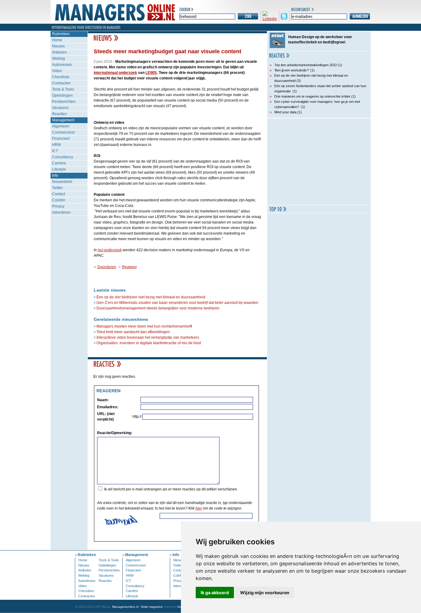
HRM (56, 145)
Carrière (59, 163)
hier (198, 508)
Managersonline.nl (125, 606)
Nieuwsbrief (62, 181)
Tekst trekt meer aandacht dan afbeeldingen (133, 332)
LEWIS (151, 73)
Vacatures (60, 108)
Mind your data (285, 112)
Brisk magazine (152, 606)
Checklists (60, 77)
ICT (55, 151)
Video (57, 71)
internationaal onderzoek (115, 73)
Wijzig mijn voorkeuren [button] (264, 592)
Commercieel (63, 132)
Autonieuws (62, 65)
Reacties (59, 114)
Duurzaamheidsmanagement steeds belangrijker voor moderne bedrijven (157, 308)
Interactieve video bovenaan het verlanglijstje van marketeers (147, 337)
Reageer (129, 267)
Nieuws (58, 46)
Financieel (61, 138)
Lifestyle (59, 169)
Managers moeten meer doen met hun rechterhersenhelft (144, 326)
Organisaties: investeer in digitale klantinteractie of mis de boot (148, 343)
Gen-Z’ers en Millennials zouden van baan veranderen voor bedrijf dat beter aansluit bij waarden (177, 302)
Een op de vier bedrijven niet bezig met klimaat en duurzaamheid (150, 297)
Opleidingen (62, 95)
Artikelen (59, 52)
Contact (58, 194)
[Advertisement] (319, 162)
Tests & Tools (63, 89)
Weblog (58, 58)
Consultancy (62, 157)
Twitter (57, 188)
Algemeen (60, 126)
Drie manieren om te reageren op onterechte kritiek (312, 96)
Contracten (61, 83)
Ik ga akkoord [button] (215, 592)
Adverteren (61, 212)
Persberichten (64, 101)
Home (57, 40)
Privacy (58, 206)
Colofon (58, 200)
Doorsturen (106, 267)
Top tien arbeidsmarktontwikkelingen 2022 (305, 65)
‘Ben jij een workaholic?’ (291, 70)
